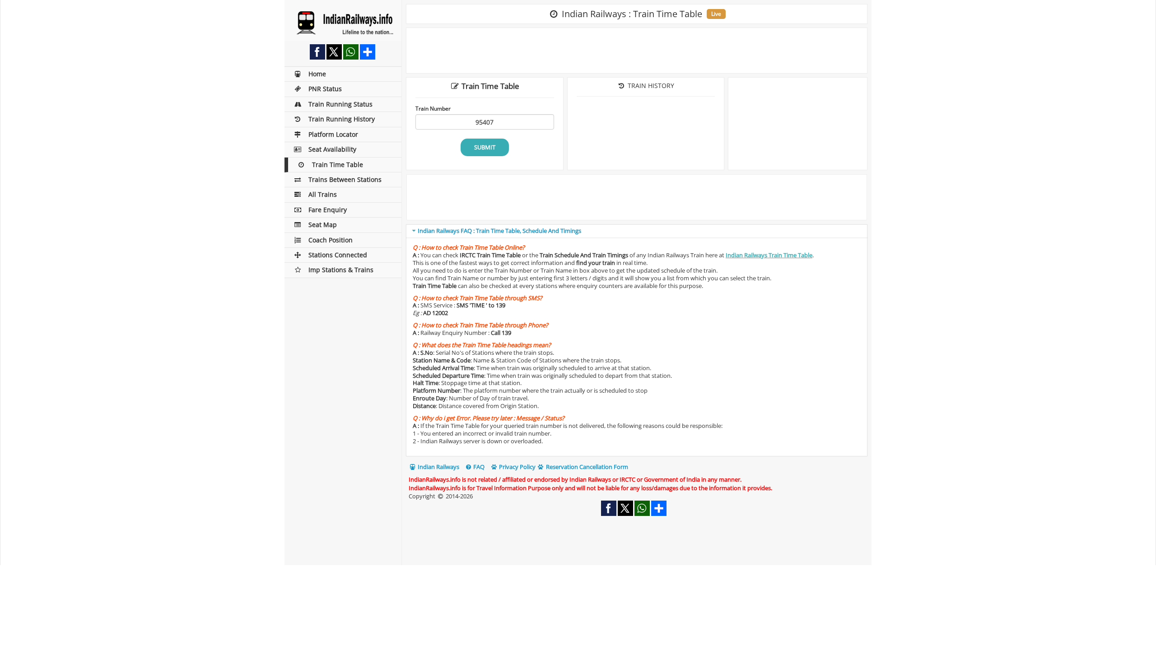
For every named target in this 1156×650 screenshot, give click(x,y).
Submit (484, 147)
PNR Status (325, 88)
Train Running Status (340, 104)
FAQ (478, 467)
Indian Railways (437, 467)
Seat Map (322, 224)
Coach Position (330, 240)
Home (317, 74)
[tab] (636, 231)
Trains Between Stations (345, 179)
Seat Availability (332, 149)
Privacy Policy (517, 467)
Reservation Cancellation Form (586, 467)
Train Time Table (337, 164)
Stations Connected (337, 255)
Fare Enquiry (327, 209)
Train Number (433, 108)
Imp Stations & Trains (340, 269)
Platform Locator (333, 134)
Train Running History (341, 119)
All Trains (322, 194)
